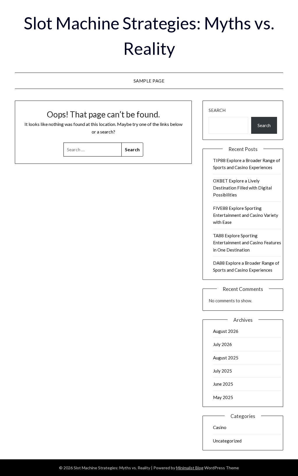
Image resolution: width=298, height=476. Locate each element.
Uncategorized (227, 440)
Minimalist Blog (189, 467)
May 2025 (223, 397)
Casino (219, 427)
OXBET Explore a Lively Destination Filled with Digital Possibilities (242, 188)
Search (217, 110)
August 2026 (225, 331)
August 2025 (225, 357)
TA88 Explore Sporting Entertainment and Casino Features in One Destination (247, 242)
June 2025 (223, 384)
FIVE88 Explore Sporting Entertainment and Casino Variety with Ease (245, 215)
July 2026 (222, 344)
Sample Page (149, 80)
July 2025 (222, 370)
